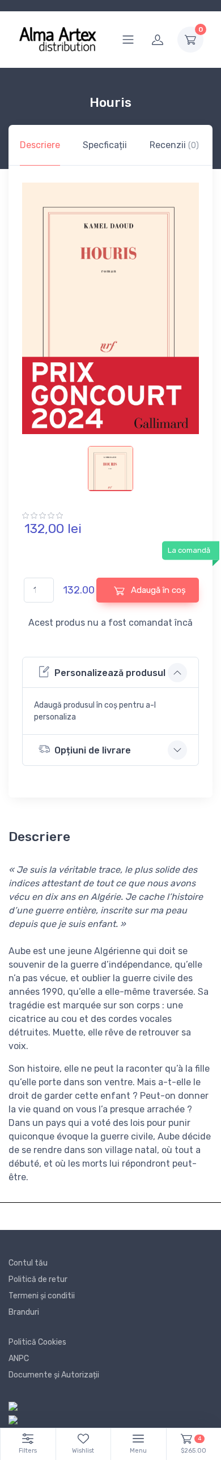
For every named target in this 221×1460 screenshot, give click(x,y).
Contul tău (28, 1263)
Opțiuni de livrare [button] (92, 750)
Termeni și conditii (41, 1296)
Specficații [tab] (105, 145)
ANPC (18, 1358)
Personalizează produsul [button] (109, 673)
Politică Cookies (37, 1342)
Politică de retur (37, 1279)
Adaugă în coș (157, 590)
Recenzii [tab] (174, 145)
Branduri (23, 1312)
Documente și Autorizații (53, 1375)
